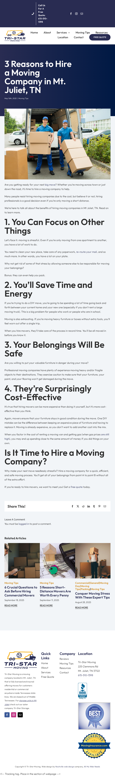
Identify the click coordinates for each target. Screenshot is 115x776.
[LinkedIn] (88, 506)
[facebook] (71, 13)
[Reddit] (83, 506)
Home (44, 663)
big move (50, 184)
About (44, 667)
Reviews (64, 658)
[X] (78, 506)
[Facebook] (72, 506)
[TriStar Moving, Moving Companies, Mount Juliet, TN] (82, 691)
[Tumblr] (94, 506)
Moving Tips (23, 98)
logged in (24, 523)
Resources (65, 667)
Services (45, 672)
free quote (77, 486)
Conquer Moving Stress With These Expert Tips (92, 595)
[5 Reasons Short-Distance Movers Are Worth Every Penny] (57, 545)
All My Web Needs (92, 766)
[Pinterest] (99, 506)
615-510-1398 (85, 675)
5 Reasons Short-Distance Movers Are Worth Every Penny (55, 591)
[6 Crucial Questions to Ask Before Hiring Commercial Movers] (22, 545)
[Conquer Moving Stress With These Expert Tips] (93, 545)
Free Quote (47, 676)
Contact (64, 672)
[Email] (105, 506)
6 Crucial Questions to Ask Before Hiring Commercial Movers (20, 591)
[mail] (82, 13)
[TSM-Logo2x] (14, 31)
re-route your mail (86, 251)
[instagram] (76, 13)
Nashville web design (64, 766)
